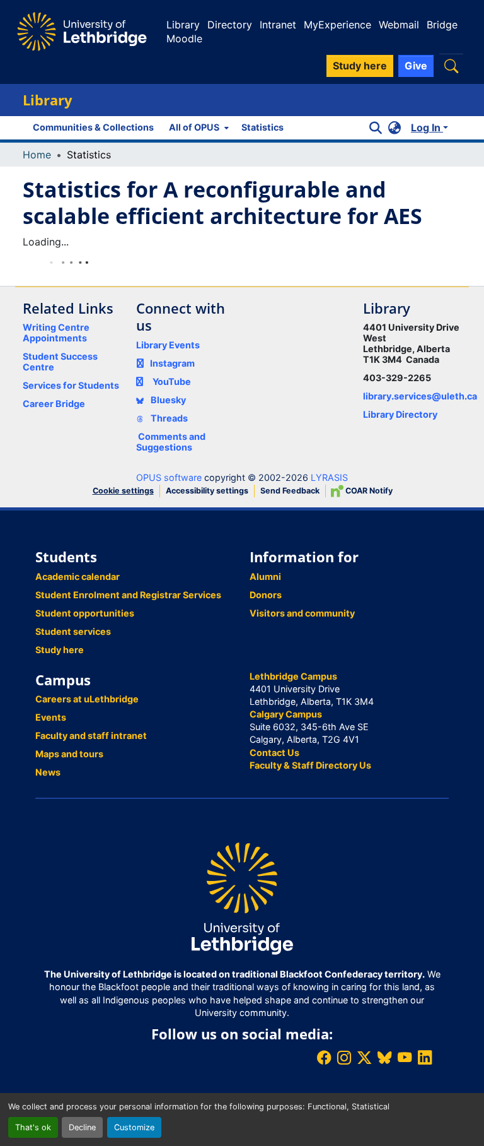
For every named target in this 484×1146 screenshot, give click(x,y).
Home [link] (37, 154)
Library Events (168, 345)
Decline (82, 1127)
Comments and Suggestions (170, 441)
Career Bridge (54, 403)
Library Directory (400, 414)
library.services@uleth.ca (420, 396)
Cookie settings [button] (123, 490)
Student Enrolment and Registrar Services (128, 594)
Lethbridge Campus (293, 676)
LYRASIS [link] (329, 477)
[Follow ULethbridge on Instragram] (344, 1057)
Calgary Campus (286, 714)
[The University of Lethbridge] (242, 897)
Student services (73, 631)
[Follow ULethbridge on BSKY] (384, 1057)
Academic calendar (77, 576)
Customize (134, 1127)
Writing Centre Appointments (56, 332)
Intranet (278, 24)
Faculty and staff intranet (91, 735)
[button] (451, 66)
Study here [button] (360, 65)
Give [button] (416, 65)
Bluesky (167, 399)
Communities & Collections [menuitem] (93, 127)
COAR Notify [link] (368, 490)
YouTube (172, 381)
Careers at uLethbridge (87, 699)
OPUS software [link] (169, 477)
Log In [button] (427, 127)
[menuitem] (197, 127)
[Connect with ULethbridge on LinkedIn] (425, 1057)
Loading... (46, 241)
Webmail (399, 24)
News (47, 772)
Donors (266, 594)
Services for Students (71, 385)
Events (50, 717)
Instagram (172, 363)
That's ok (33, 1127)
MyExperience (337, 24)
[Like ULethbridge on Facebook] (324, 1057)
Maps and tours (69, 753)
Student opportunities (84, 613)
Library (183, 24)
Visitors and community (302, 613)
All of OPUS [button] (194, 127)
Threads (168, 418)
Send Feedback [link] (290, 490)
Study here (59, 649)
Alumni (265, 576)
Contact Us (274, 752)
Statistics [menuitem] (262, 127)
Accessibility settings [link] (207, 490)
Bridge (442, 24)
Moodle (184, 38)
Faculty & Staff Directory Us (310, 765)
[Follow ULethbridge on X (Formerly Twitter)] (364, 1057)
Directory (229, 24)
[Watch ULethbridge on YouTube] (405, 1057)
